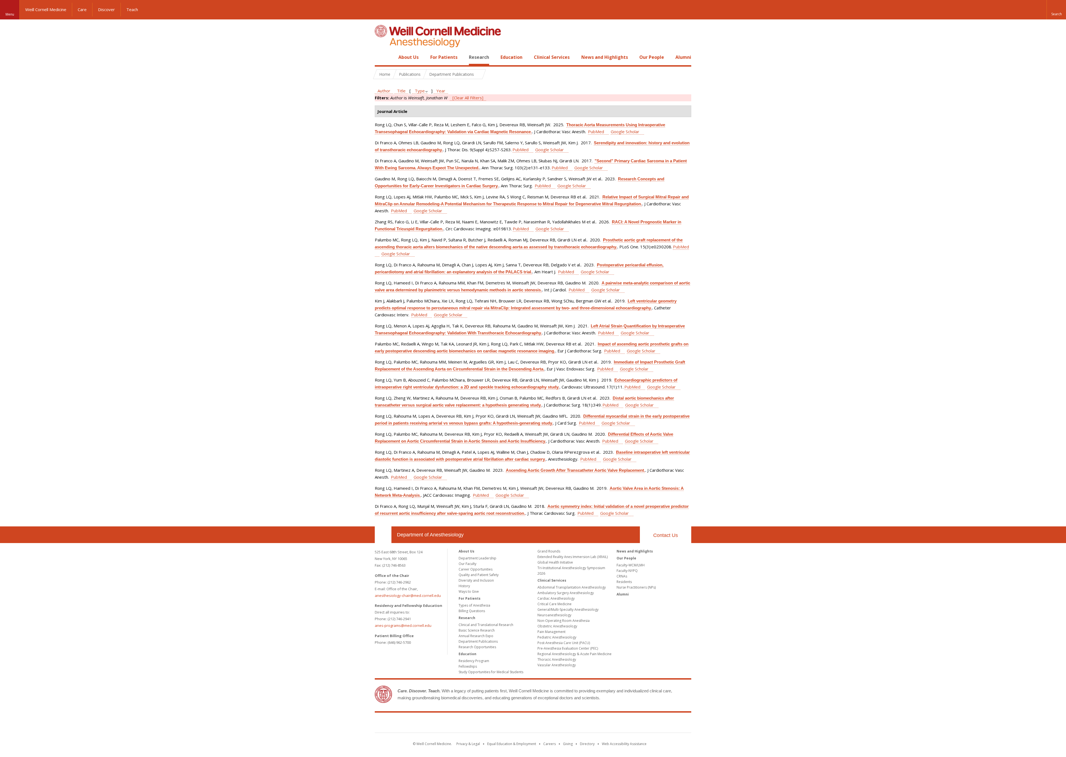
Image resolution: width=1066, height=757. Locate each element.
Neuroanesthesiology (554, 615)
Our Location (383, 534)
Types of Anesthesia (474, 605)
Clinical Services (552, 57)
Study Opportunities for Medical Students (491, 672)
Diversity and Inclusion (476, 580)
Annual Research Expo (476, 636)
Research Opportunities (477, 647)
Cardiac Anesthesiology (556, 598)
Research (479, 57)
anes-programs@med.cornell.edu (403, 625)
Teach (132, 9)
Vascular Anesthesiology (556, 665)
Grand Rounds (548, 551)
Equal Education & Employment (511, 743)
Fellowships (468, 666)
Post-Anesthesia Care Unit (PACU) (563, 642)
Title (401, 91)
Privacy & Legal (468, 743)
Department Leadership (477, 558)
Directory (587, 743)
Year (440, 91)
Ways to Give (469, 591)
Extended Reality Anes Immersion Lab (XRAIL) (572, 556)
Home (381, 57)
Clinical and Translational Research (486, 624)
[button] (1056, 9)
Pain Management (551, 631)
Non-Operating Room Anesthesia (563, 620)
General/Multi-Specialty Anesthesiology (568, 609)
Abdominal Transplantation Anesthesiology (571, 587)
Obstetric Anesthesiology (557, 626)
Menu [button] (10, 14)
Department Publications (478, 641)
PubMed (596, 131)
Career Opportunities (475, 569)
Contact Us (665, 535)
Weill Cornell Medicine (45, 9)
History (464, 586)
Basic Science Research (477, 630)
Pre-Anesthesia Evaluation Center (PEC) (567, 648)
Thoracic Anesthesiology (556, 659)
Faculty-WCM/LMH (631, 565)
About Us (408, 57)
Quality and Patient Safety (479, 574)
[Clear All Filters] (467, 97)
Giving (568, 743)
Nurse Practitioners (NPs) (636, 587)
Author (384, 91)
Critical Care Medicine (554, 604)
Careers (549, 743)
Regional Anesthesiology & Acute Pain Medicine (574, 654)
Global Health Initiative (555, 562)
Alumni (683, 57)
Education (511, 57)
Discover (106, 9)
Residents (624, 581)
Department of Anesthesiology (430, 535)
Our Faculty (467, 563)
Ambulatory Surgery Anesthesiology (565, 593)
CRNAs (622, 576)
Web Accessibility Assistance (624, 743)
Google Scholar (625, 131)
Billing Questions (472, 611)
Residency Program (474, 660)
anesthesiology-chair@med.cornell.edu (408, 595)
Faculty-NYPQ (627, 570)
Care (82, 9)
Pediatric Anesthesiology (556, 637)
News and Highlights (604, 57)
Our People (651, 57)
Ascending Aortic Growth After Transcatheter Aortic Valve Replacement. (575, 470)
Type (420, 91)
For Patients (443, 57)
